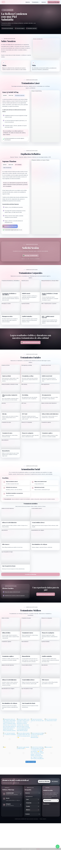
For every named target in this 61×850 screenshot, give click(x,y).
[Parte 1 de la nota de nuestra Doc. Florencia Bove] (51, 725)
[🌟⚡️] (9, 753)
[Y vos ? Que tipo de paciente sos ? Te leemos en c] (9, 739)
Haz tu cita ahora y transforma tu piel (31, 342)
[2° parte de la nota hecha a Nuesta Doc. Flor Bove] (37, 725)
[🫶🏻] (51, 739)
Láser (27, 799)
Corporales (28, 802)
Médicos (28, 809)
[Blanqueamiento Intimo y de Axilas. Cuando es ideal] (9, 725)
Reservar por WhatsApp (53, 2)
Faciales (28, 806)
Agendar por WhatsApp (44, 781)
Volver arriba (46, 804)
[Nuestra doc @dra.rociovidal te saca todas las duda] (23, 739)
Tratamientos (35, 2)
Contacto (44, 2)
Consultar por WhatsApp (10, 226)
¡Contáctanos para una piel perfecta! (45, 594)
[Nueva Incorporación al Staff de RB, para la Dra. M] (37, 739)
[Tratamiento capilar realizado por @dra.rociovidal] (23, 753)
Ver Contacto (55, 781)
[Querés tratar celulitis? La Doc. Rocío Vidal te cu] (23, 725)
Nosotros (28, 2)
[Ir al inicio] (3, 2)
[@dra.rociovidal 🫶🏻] (51, 753)
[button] (57, 846)
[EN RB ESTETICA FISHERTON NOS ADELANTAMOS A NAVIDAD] (37, 753)
